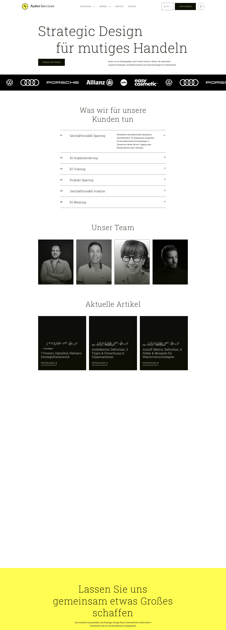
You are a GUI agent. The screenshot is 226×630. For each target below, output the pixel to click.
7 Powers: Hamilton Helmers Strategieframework (61, 355)
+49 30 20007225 (185, 6)
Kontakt (132, 6)
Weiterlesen (49, 363)
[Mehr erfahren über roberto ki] (170, 262)
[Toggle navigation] (201, 6)
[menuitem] (87, 6)
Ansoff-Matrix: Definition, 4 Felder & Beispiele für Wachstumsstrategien (162, 353)
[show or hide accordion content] (113, 141)
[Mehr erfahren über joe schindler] (93, 262)
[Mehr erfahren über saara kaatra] (132, 262)
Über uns (119, 6)
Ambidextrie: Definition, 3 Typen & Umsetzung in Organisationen (110, 353)
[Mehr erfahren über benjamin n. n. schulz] (55, 262)
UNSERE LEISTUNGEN (51, 62)
